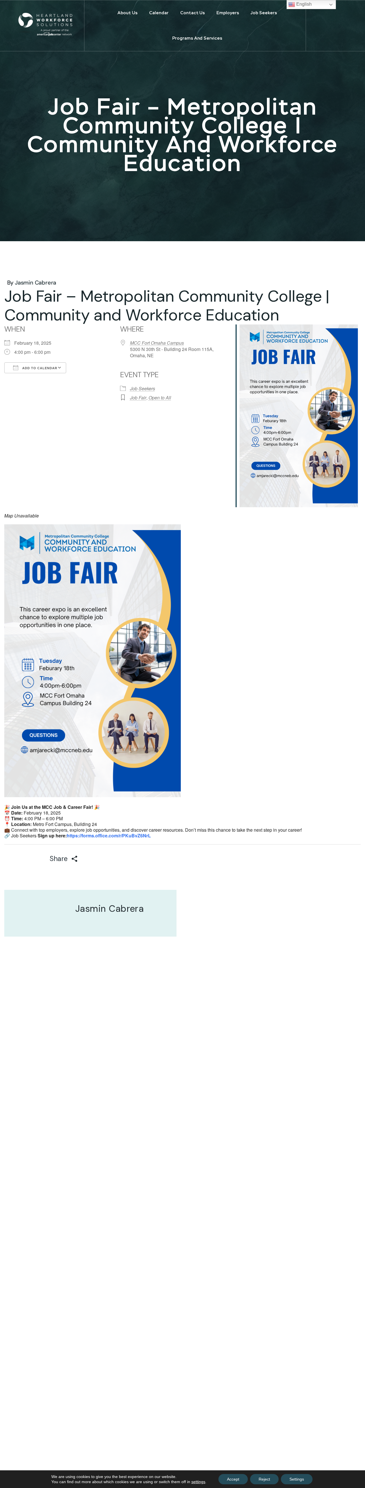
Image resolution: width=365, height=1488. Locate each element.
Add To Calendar (39, 368)
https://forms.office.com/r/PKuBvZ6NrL (109, 835)
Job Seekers (142, 388)
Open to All (160, 397)
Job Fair (138, 397)
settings (198, 1481)
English (303, 4)
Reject (264, 1479)
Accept (233, 1479)
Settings (296, 1479)
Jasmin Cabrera (35, 282)
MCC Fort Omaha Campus (157, 343)
